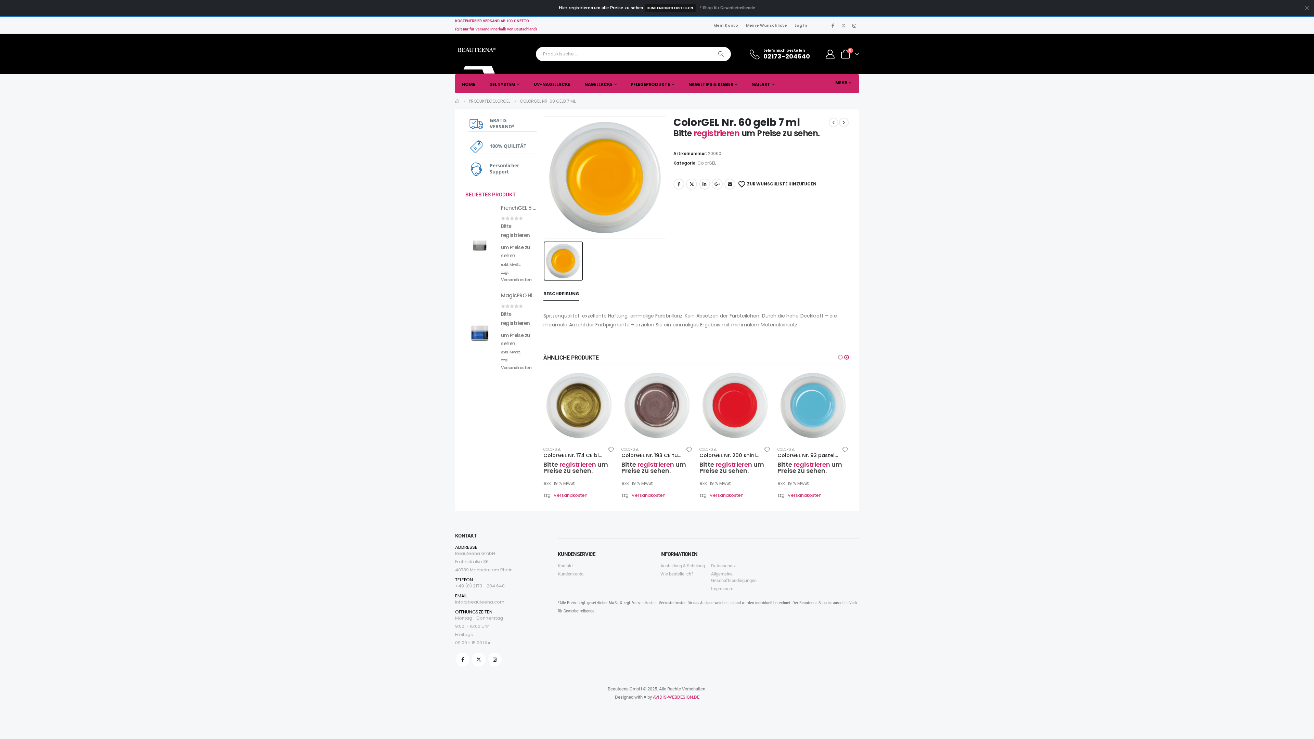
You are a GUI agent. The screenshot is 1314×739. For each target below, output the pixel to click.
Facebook (678, 184)
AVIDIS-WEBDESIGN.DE (676, 697)
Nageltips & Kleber (710, 84)
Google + (717, 184)
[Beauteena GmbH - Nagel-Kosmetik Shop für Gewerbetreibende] (477, 59)
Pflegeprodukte (650, 84)
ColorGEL (706, 163)
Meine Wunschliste (766, 25)
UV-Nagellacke (552, 84)
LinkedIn (704, 184)
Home (468, 84)
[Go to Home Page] (457, 101)
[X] (843, 25)
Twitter (691, 184)
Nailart (760, 84)
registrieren (718, 133)
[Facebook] (832, 25)
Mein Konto (725, 25)
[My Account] (830, 54)
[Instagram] (854, 25)
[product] (579, 405)
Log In (801, 25)
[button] (840, 357)
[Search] (721, 54)
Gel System (502, 84)
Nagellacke (598, 84)
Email (729, 184)
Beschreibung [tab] (561, 293)
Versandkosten (571, 495)
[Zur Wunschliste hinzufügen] (611, 449)
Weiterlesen (603, 381)
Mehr (841, 83)
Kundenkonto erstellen (670, 8)
